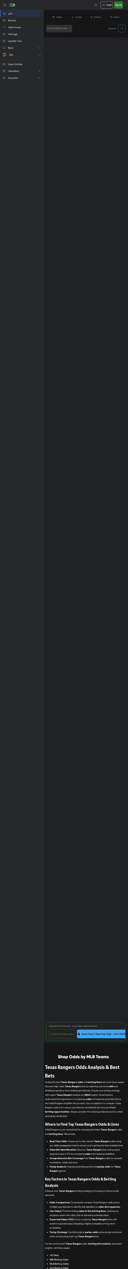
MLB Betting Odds (59, 1263)
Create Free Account (62, 1033)
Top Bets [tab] (59, 17)
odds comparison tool (65, 1145)
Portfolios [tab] (97, 17)
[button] (22, 47)
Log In (109, 5)
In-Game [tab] (78, 17)
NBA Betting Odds (59, 1259)
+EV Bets (54, 1255)
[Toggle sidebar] (4, 5)
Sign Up (118, 5)
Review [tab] (116, 17)
